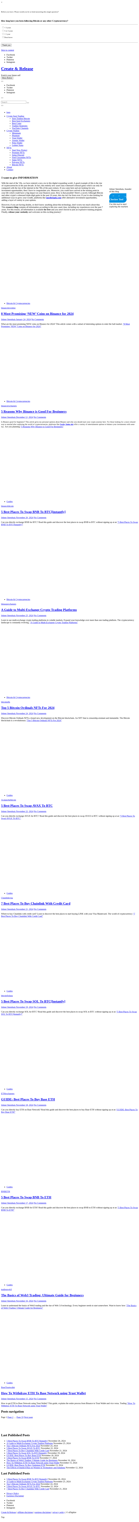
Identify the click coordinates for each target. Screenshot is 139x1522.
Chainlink (5, 898)
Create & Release (17, 68)
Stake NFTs (17, 160)
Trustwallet (10, 1387)
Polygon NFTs (18, 162)
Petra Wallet (17, 143)
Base (3, 1387)
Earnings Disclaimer (15, 1496)
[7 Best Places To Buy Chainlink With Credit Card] (57, 889)
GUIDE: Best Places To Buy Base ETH (28, 1099)
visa (11, 898)
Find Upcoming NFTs (21, 157)
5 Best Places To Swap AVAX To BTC (27, 805)
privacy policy (59, 1512)
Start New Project (19, 150)
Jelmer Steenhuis (8, 319)
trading (4, 1289)
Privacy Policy (13, 1493)
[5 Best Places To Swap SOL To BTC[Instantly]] (57, 986)
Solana (10, 995)
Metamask (16, 133)
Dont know (8, 37)
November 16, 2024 (24, 1301)
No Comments (37, 319)
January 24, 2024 (23, 319)
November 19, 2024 (24, 1007)
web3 (9, 1289)
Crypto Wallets (13, 131)
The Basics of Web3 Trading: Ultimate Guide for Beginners (42, 1295)
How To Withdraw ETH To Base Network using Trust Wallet (43, 1393)
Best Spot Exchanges (21, 121)
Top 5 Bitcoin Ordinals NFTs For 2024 (27, 707)
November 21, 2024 (24, 909)
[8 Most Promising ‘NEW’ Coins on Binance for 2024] (57, 299)
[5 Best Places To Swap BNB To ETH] (57, 1182)
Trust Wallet (17, 138)
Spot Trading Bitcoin (21, 118)
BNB (3, 1191)
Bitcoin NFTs (18, 165)
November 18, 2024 (24, 1105)
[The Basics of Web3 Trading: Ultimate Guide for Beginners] (57, 1280)
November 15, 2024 (24, 1399)
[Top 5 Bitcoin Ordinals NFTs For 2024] (57, 693)
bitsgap (4, 604)
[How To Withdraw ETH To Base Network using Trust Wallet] (57, 1378)
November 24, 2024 (24, 713)
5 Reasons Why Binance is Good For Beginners (34, 411)
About (9, 167)
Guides (10, 501)
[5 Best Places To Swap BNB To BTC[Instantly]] (57, 497)
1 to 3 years (8, 31)
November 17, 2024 (24, 1203)
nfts (8, 702)
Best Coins (16, 123)
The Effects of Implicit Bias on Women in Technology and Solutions (36, 1467)
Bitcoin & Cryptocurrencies (18, 303)
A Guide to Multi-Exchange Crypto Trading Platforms (39, 610)
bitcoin (11, 506)
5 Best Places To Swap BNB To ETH (26, 1197)
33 (20, 1417)
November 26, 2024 (24, 517)
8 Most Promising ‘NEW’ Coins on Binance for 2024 (37, 313)
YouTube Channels (20, 128)
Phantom (16, 135)
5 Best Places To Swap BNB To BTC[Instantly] (33, 512)
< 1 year (7, 34)
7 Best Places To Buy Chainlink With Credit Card (35, 903)
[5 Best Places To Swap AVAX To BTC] (57, 791)
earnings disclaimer (43, 1512)
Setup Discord (18, 155)
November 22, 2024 (24, 811)
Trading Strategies (19, 126)
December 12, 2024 (24, 417)
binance (4, 308)
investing (11, 308)
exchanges (12, 406)
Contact (10, 169)
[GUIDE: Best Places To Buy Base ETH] (57, 1084)
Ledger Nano (17, 145)
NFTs (9, 148)
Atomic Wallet (18, 140)
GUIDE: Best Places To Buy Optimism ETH (26, 1465)
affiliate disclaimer (25, 1512)
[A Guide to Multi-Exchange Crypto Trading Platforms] (57, 595)
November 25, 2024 (24, 615)
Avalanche (5, 800)
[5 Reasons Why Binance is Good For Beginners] (57, 397)
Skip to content (7, 50)
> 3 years (7, 28)
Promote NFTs (18, 152)
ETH (3, 1093)
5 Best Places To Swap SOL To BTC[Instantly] (33, 1001)
